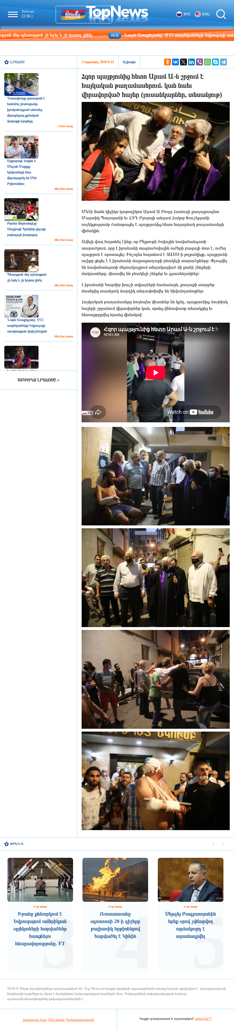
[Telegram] (223, 62)
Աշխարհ (129, 62)
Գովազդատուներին (80, 1020)
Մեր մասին (56, 1020)
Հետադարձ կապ (35, 1020)
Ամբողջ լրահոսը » (38, 380)
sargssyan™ (203, 1019)
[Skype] (215, 62)
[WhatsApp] (207, 62)
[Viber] (199, 62)
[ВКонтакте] (175, 62)
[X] (183, 62)
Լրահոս (17, 62)
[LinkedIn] (191, 62)
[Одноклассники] (167, 62)
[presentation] (213, 844)
